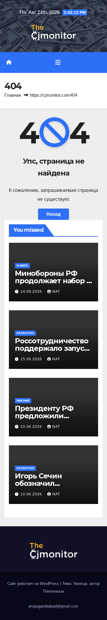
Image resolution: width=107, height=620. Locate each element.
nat (56, 291)
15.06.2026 (32, 359)
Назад (53, 214)
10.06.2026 (32, 427)
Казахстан (25, 333)
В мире (22, 265)
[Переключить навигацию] (57, 62)
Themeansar (53, 591)
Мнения (23, 400)
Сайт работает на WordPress (33, 583)
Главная (12, 95)
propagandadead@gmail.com (53, 606)
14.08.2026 (32, 291)
